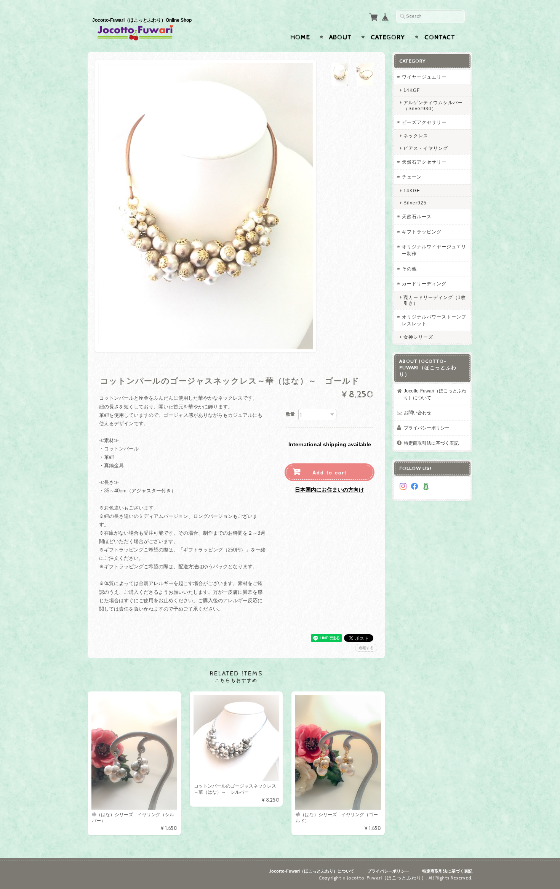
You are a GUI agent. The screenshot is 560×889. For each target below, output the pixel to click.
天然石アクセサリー (424, 161)
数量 (290, 414)
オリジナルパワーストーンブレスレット (434, 320)
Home (300, 37)
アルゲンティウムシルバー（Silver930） (433, 105)
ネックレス (415, 135)
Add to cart (329, 472)
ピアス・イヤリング (425, 148)
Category (388, 37)
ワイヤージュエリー (424, 76)
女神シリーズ (418, 336)
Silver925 (415, 202)
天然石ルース (417, 216)
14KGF (411, 90)
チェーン (412, 176)
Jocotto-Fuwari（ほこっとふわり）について (435, 394)
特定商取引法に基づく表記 (431, 442)
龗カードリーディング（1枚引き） (434, 300)
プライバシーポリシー (427, 427)
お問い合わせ (417, 412)
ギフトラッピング (422, 231)
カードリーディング (424, 283)
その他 (409, 268)
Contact (439, 37)
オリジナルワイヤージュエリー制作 (434, 250)
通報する (366, 648)
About (340, 37)
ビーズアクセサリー (424, 122)
